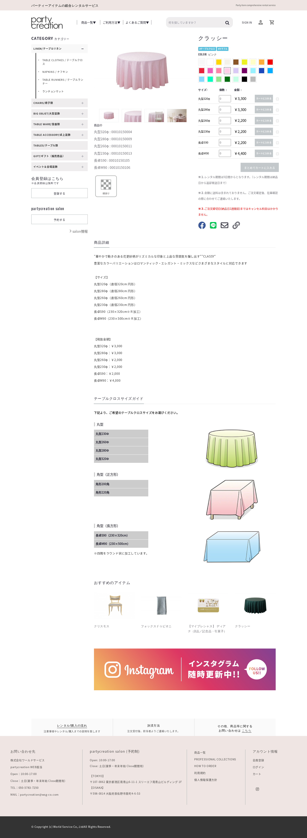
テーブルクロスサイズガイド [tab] (119, 398)
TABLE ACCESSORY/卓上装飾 (52, 135)
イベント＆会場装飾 (45, 167)
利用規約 (200, 773)
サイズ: (203, 89)
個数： (223, 89)
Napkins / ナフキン (55, 72)
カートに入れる (263, 98)
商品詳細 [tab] (101, 242)
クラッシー (242, 626)
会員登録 (258, 760)
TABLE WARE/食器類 (46, 124)
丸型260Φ (102, 442)
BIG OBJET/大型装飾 (46, 113)
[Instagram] (257, 788)
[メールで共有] (224, 227)
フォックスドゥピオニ (156, 626)
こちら (246, 730)
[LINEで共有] (213, 227)
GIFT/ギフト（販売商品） (49, 156)
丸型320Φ (102, 459)
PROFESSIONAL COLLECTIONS (215, 759)
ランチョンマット (53, 91)
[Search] (227, 22)
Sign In (247, 22)
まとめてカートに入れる (259, 168)
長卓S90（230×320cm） (112, 535)
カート (257, 774)
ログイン (258, 767)
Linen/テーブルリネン (47, 48)
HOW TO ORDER (205, 766)
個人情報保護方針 (205, 780)
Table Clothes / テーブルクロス (62, 62)
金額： (238, 89)
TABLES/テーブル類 (45, 145)
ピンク (212, 54)
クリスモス (101, 626)
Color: (207, 54)
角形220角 (102, 492)
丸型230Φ (102, 434)
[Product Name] (114, 605)
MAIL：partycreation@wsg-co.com (34, 794)
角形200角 (102, 484)
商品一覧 (200, 752)
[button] (272, 22)
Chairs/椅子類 (43, 103)
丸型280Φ (102, 450)
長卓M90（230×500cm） (113, 543)
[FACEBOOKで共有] (202, 227)
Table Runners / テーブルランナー (62, 81)
